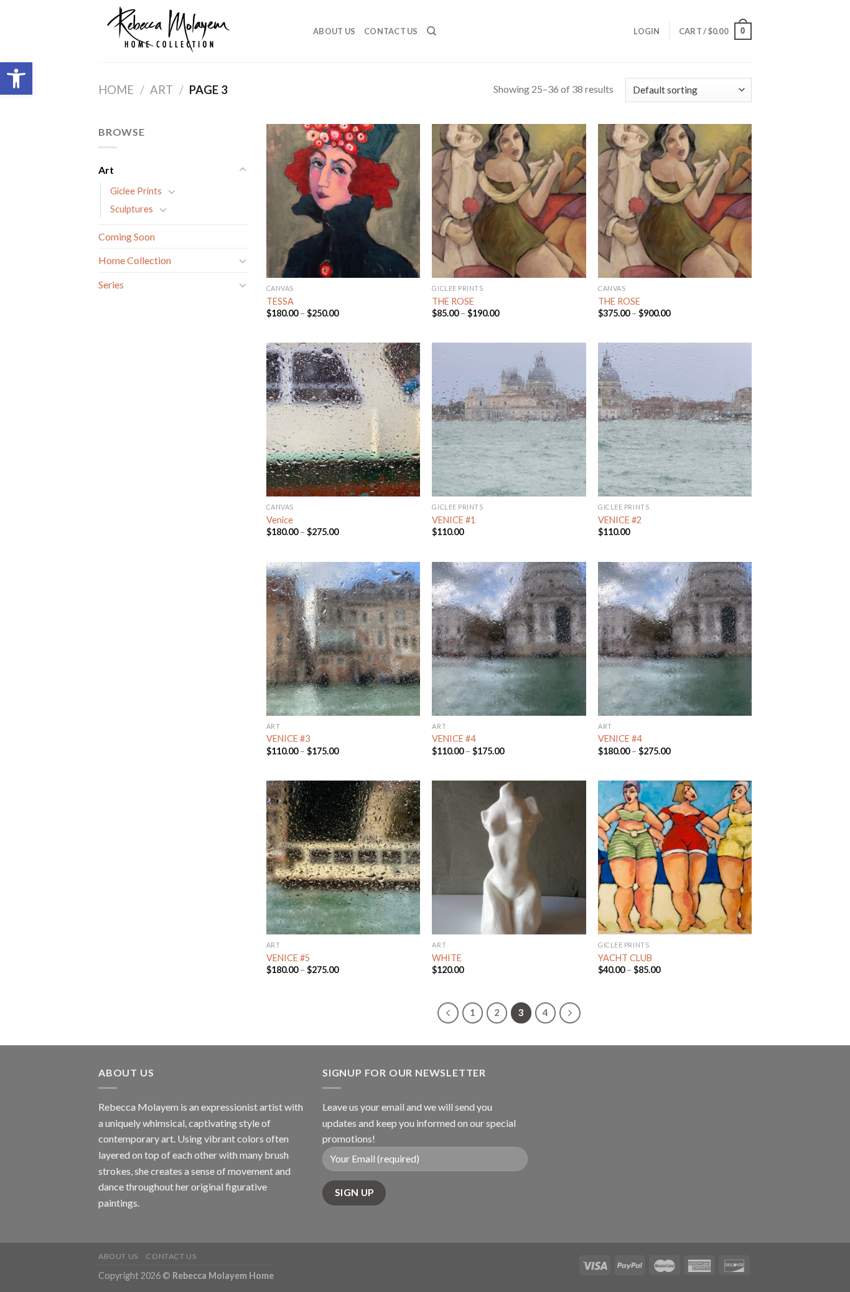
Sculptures (131, 209)
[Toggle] (243, 170)
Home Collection (134, 260)
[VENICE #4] (509, 639)
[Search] (431, 31)
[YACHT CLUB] (675, 857)
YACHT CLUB (625, 957)
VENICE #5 (288, 957)
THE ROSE (453, 301)
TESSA (280, 301)
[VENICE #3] (343, 639)
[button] (16, 78)
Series (111, 284)
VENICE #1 (453, 520)
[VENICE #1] (509, 419)
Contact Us (391, 31)
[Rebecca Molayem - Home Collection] (196, 31)
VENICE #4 (453, 738)
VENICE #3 (288, 738)
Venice (279, 520)
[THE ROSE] (509, 201)
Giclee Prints (136, 191)
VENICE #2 (620, 520)
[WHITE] (509, 857)
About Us (334, 31)
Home (116, 90)
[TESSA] (343, 201)
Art (161, 90)
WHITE (447, 957)
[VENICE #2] (675, 419)
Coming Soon (126, 236)
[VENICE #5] (343, 857)
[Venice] (343, 419)
